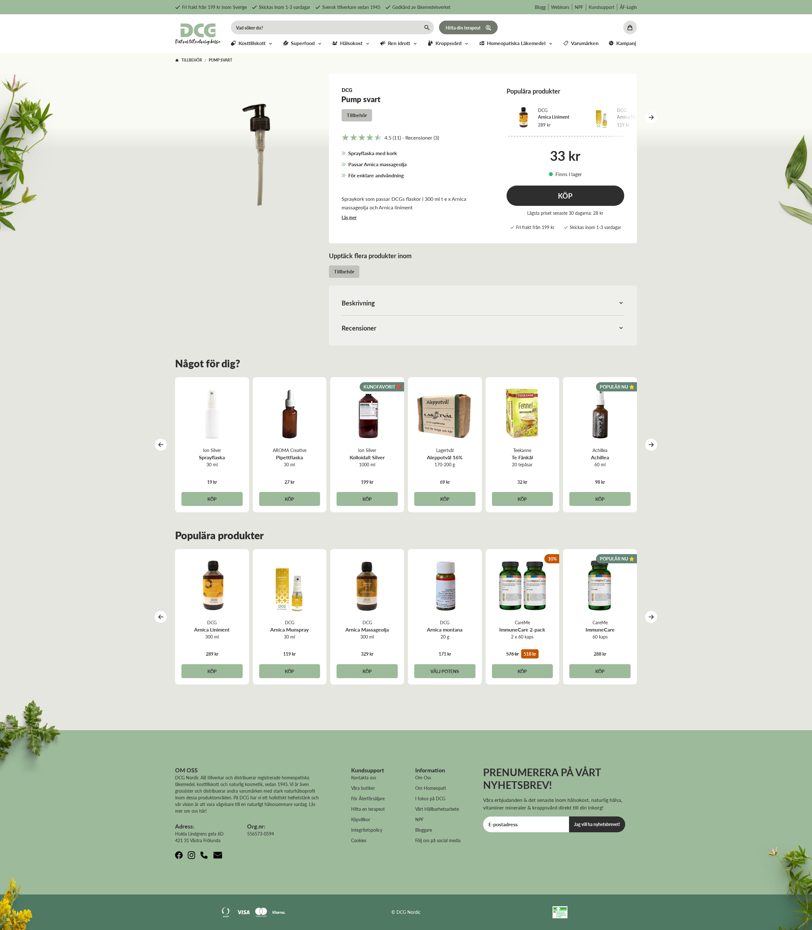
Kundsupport (601, 7)
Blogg (540, 7)
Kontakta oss (363, 777)
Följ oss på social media (438, 840)
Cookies (358, 840)
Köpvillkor (360, 819)
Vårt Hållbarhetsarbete (437, 809)
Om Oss (423, 777)
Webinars (560, 7)
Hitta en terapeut (368, 809)
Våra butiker (363, 788)
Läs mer (349, 217)
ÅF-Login (628, 7)
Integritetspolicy (366, 830)
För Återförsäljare (368, 798)
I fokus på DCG (430, 798)
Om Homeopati (430, 788)
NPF (579, 7)
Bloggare (423, 830)
